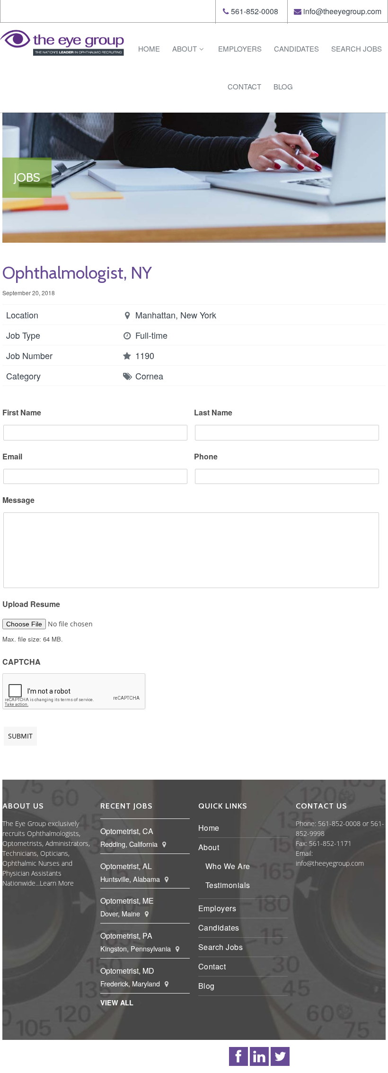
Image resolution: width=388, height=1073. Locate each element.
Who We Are (227, 866)
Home (149, 48)
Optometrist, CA (126, 831)
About (184, 48)
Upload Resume (31, 604)
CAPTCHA (21, 662)
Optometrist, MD (127, 970)
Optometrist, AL (126, 866)
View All (116, 1002)
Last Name (213, 413)
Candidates (296, 48)
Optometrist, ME (127, 900)
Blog (283, 86)
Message (18, 500)
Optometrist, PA (126, 935)
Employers (240, 48)
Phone (206, 457)
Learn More (57, 883)
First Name (21, 413)
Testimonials (227, 885)
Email (12, 457)
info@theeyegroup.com (342, 11)
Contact (244, 86)
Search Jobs (356, 48)
